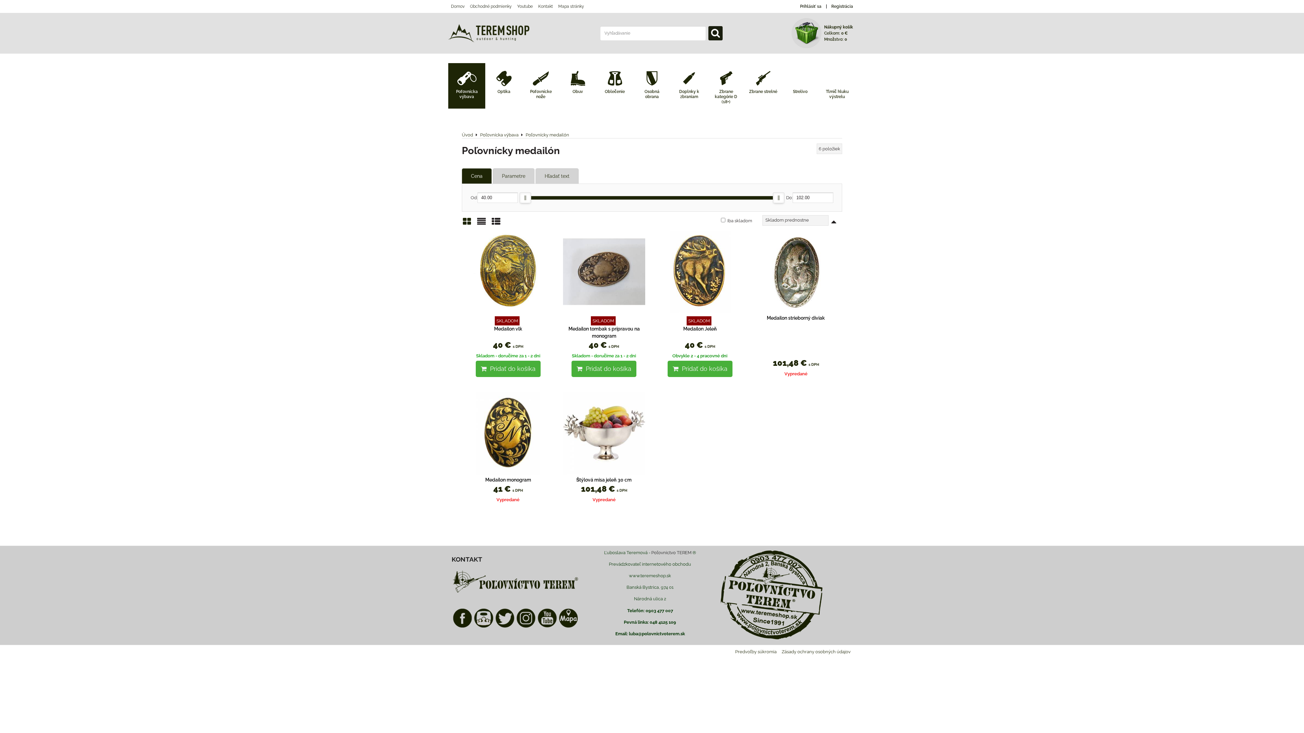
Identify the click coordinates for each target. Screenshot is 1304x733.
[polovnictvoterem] (515, 592)
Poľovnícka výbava (467, 94)
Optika (503, 91)
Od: (474, 197)
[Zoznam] (481, 223)
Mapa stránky (571, 6)
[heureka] (483, 626)
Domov (458, 6)
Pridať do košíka (511, 368)
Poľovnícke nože (541, 94)
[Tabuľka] (496, 223)
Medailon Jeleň (700, 329)
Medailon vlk (508, 329)
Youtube (525, 6)
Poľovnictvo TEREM (671, 552)
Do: (789, 197)
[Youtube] (547, 626)
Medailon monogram (508, 480)
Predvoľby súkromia (756, 651)
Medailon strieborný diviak (796, 318)
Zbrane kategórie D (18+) (726, 96)
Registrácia (842, 6)
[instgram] (526, 626)
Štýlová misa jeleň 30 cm (604, 480)
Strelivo (800, 91)
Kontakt (545, 6)
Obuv (578, 91)
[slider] (525, 197)
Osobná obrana (652, 94)
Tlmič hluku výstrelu (837, 94)
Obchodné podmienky (491, 6)
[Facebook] (462, 626)
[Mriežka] (467, 223)
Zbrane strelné (763, 91)
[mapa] (568, 626)
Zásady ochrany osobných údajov (816, 651)
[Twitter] (505, 626)
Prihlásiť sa (810, 6)
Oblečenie (615, 91)
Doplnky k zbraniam (689, 94)
